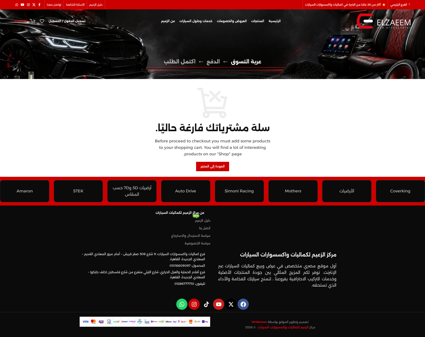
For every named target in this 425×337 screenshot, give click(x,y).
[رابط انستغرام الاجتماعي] (28, 5)
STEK (78, 191)
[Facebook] (243, 304)
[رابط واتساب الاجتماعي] (16, 5)
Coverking (400, 191)
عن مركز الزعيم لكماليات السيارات (179, 213)
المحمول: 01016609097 (187, 266)
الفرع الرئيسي (398, 4)
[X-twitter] (230, 304)
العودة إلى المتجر (213, 166)
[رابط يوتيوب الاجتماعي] (22, 5)
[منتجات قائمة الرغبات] (41, 21)
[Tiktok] (206, 304)
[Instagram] (194, 304)
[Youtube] (218, 304)
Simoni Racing (239, 191)
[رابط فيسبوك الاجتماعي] (39, 5)
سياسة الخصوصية (197, 243)
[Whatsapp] (181, 304)
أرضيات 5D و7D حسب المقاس (132, 191)
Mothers (293, 191)
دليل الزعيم (201, 220)
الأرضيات (346, 191)
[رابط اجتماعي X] (34, 5)
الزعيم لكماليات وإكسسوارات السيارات (283, 327)
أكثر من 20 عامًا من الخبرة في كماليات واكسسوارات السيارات (343, 4)
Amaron (25, 191)
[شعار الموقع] (383, 20)
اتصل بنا (204, 228)
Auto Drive (185, 191)
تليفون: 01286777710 (189, 284)
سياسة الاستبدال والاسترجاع (190, 236)
